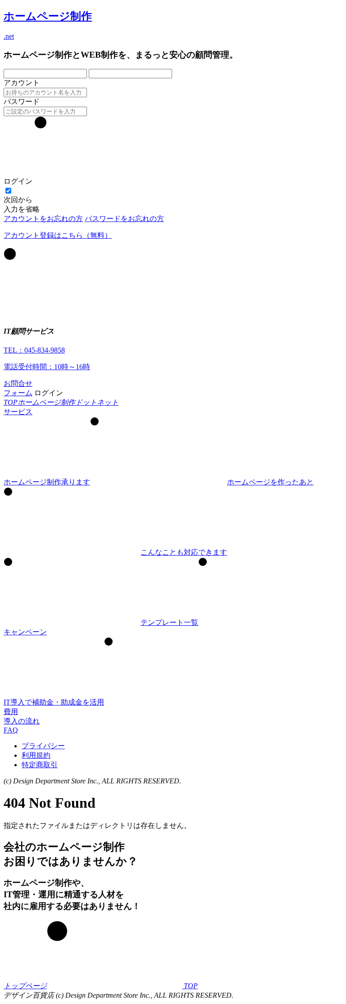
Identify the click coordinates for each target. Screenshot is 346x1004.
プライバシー (43, 746)
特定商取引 (40, 765)
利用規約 (36, 755)
